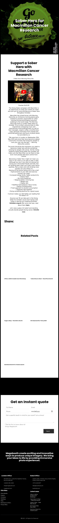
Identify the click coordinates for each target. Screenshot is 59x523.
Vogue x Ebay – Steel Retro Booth (13, 320)
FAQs (2, 501)
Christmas (3, 497)
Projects (3, 495)
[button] (29, 221)
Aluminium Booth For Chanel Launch (14, 364)
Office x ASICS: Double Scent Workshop (15, 278)
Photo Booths (4, 493)
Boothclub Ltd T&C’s (6, 502)
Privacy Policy (4, 504)
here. (28, 205)
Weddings (3, 499)
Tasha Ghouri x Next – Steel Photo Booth (42, 278)
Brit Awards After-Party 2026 (39, 320)
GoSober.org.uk (15, 203)
